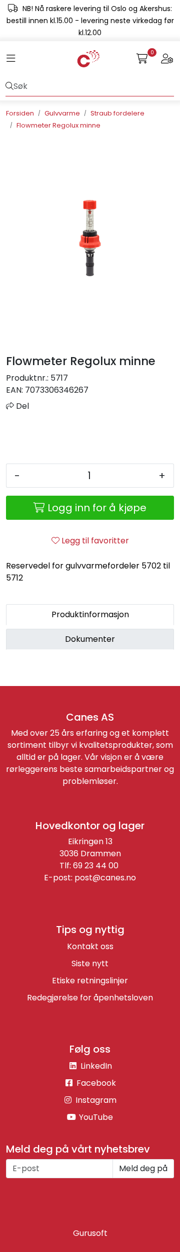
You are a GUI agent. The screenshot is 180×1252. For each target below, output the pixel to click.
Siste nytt (90, 963)
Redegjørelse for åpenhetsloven (90, 997)
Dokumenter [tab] (90, 639)
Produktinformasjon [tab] (90, 614)
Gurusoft (90, 1233)
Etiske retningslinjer (90, 980)
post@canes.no (105, 877)
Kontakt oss (90, 946)
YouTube (95, 1117)
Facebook (95, 1083)
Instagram (95, 1100)
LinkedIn (95, 1066)
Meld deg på (143, 1168)
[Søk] (10, 86)
